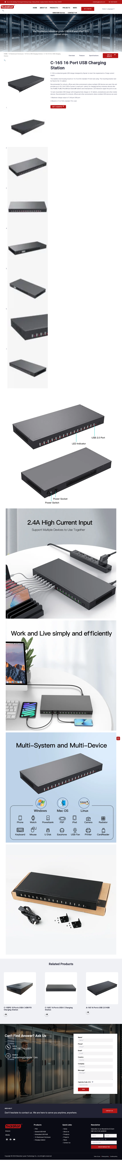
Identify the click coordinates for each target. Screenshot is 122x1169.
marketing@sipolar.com (25, 1057)
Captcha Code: (85, 1082)
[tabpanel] (61, 675)
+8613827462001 (21, 1048)
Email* (80, 1050)
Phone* (80, 1044)
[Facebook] (10, 1139)
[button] (87, 9)
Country (80, 1057)
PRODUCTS (54, 8)
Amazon (7, 1131)
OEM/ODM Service (59, 13)
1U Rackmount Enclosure (16, 54)
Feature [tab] (82, 55)
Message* (81, 1070)
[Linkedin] (6, 1139)
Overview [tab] (72, 55)
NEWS (75, 8)
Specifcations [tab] (94, 55)
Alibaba (7, 1135)
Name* (80, 1037)
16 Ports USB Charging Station (34, 54)
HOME (35, 8)
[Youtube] (14, 1139)
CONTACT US (72, 13)
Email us (15, 1055)
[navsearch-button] (3, 11)
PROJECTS (66, 8)
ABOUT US (43, 8)
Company (81, 1064)
